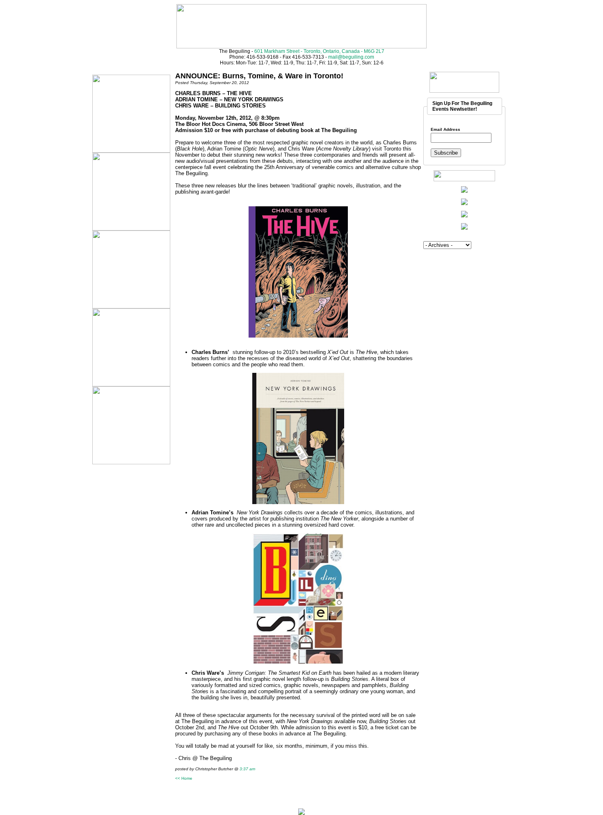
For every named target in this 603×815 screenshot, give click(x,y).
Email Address (445, 130)
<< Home (183, 778)
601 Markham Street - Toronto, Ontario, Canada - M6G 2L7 (319, 51)
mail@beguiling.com (351, 57)
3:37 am (247, 769)
